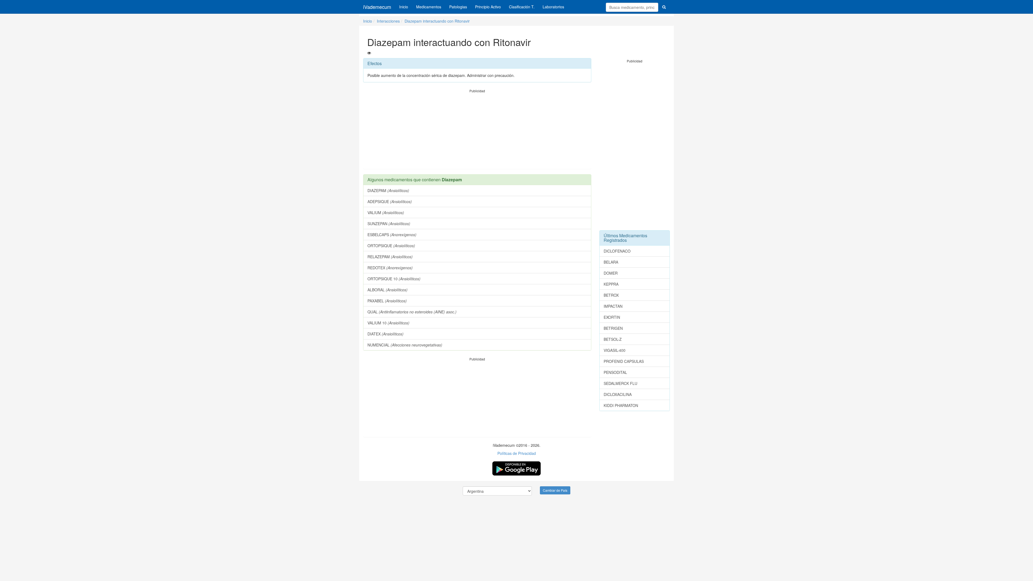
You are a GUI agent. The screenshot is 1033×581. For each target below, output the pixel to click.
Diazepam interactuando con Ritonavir (437, 21)
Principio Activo (488, 6)
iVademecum (377, 6)
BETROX (611, 295)
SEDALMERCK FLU (620, 383)
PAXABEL (387, 300)
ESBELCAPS (391, 234)
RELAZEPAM (390, 256)
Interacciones (388, 21)
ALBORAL (387, 289)
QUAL (412, 311)
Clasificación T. (522, 6)
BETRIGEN (613, 328)
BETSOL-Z (613, 339)
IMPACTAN (613, 306)
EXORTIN (612, 317)
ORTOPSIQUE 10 (393, 278)
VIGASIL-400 (614, 350)
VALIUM (385, 212)
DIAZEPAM (388, 190)
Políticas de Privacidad (516, 453)
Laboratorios (553, 6)
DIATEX (385, 333)
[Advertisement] (477, 131)
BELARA (611, 262)
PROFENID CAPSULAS (624, 361)
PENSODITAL (615, 372)
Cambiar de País (555, 490)
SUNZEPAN (388, 223)
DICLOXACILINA (618, 394)
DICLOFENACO (617, 251)
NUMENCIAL (404, 345)
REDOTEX (390, 267)
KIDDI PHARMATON (621, 405)
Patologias (458, 6)
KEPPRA (611, 284)
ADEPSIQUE (389, 201)
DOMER (611, 273)
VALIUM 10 (388, 322)
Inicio (403, 6)
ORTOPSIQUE (391, 245)
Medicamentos (428, 6)
